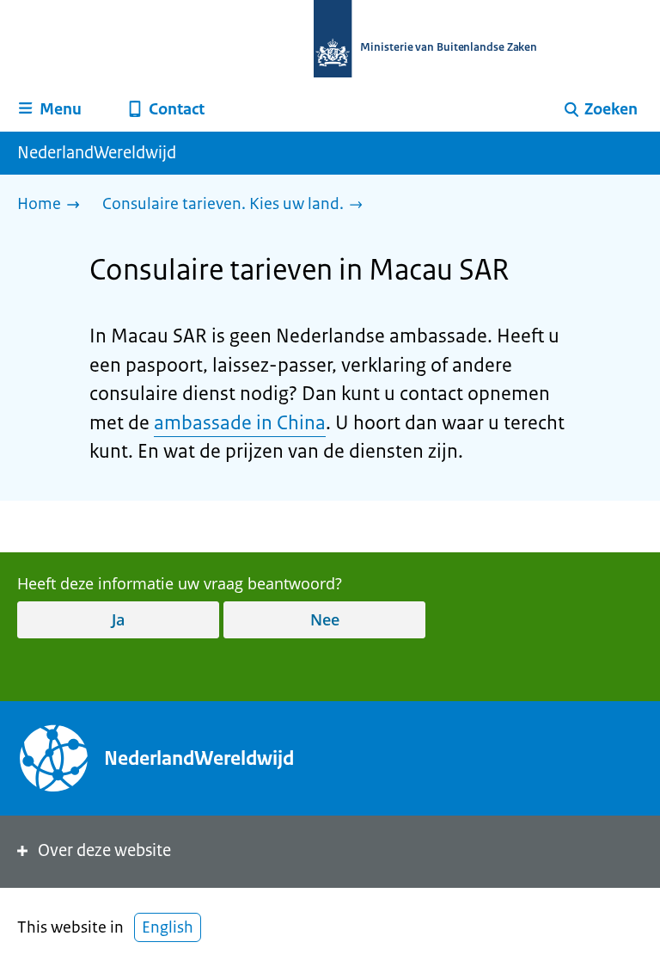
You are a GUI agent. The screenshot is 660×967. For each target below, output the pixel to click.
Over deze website (104, 850)
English (167, 927)
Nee (324, 619)
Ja (118, 619)
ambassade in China (240, 422)
